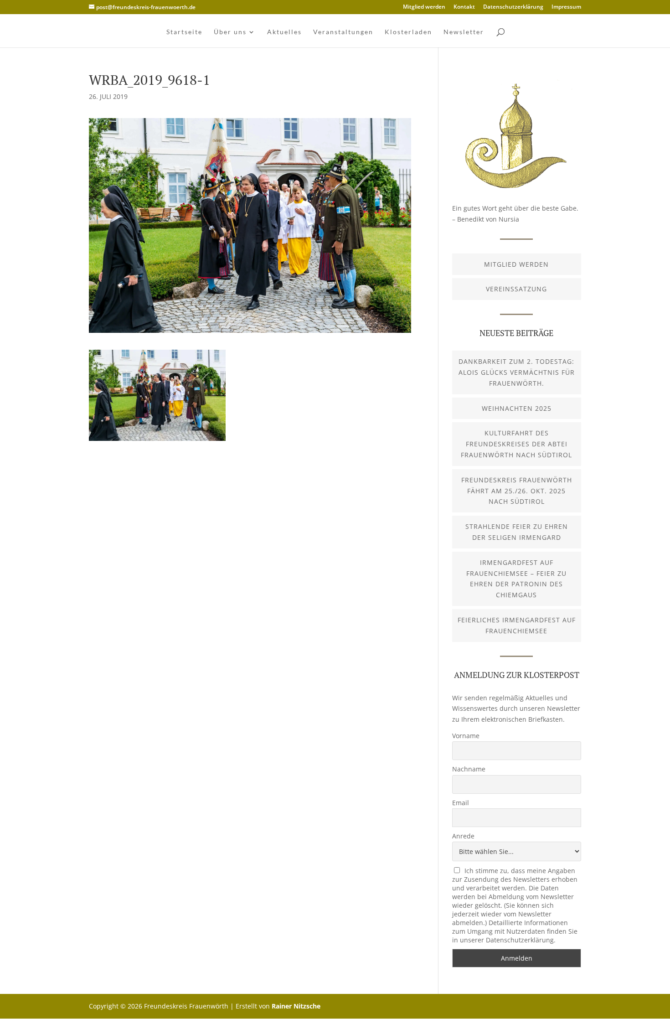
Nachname (468, 769)
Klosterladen (408, 32)
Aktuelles (284, 32)
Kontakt (464, 7)
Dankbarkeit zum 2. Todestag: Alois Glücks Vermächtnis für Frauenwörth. (517, 372)
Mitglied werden (424, 7)
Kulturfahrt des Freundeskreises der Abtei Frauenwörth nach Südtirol (516, 444)
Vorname (465, 735)
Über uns (230, 32)
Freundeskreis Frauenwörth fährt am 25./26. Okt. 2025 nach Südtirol (516, 491)
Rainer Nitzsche (296, 1006)
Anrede (463, 836)
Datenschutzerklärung (513, 7)
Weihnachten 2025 (516, 408)
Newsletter (463, 32)
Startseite (184, 32)
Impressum (566, 7)
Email (460, 802)
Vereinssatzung (516, 288)
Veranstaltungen (343, 32)
